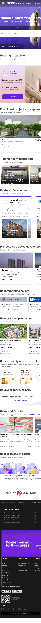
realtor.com (21, 565)
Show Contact (14, 309)
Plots (31, 28)
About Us (4, 565)
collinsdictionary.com (24, 570)
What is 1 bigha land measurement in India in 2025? (16, 436)
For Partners (5, 568)
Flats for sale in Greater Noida (13, 513)
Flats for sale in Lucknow (11, 517)
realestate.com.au (23, 563)
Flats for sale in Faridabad (12, 522)
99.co (19, 568)
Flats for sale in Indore (10, 520)
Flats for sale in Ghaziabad (12, 515)
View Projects (14, 73)
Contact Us (5, 577)
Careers (4, 563)
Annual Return (6, 572)
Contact (13, 97)
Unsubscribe (5, 580)
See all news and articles (32, 414)
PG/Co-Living (19, 28)
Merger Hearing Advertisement (6, 583)
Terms (3, 570)
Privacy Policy (6, 575)
